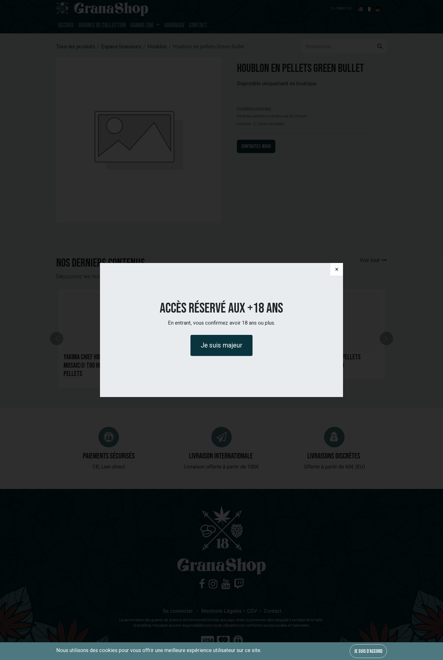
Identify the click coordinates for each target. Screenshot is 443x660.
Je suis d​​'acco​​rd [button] (368, 651)
